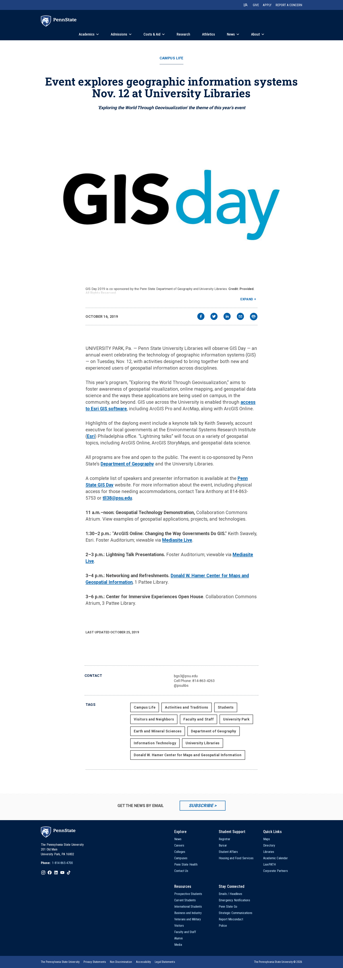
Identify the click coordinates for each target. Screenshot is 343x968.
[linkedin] (227, 317)
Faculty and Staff (198, 719)
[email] (240, 317)
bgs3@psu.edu (186, 676)
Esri (91, 436)
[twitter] (214, 317)
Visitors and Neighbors (154, 719)
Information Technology (155, 743)
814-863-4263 (203, 681)
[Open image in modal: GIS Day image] (171, 202)
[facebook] (200, 317)
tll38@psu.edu (117, 498)
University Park (236, 719)
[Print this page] (253, 316)
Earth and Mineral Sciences (157, 731)
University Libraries (203, 743)
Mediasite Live (177, 540)
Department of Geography (127, 464)
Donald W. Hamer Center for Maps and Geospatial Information (187, 755)
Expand (246, 299)
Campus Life (171, 58)
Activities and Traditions (186, 707)
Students (226, 707)
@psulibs (181, 685)
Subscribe (201, 805)
